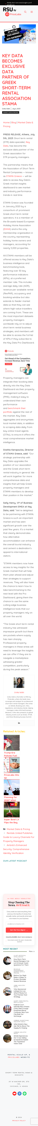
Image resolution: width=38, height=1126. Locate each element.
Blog (13, 122)
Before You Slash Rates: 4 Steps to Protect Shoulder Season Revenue (20, 978)
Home (6, 122)
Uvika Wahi (6, 109)
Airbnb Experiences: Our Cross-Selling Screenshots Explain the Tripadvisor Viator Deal (21, 1040)
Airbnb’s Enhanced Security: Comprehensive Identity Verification (16, 849)
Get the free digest (19, 930)
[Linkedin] (19, 723)
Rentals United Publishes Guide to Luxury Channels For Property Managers (18, 837)
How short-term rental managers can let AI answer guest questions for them (21, 962)
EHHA (7, 229)
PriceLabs (14, 1057)
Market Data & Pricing (10, 112)
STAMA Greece (14, 176)
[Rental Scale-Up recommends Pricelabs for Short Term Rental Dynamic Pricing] (19, 374)
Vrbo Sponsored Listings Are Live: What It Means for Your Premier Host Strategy (20, 993)
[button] (25, 12)
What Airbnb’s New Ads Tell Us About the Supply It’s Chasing (21, 1026)
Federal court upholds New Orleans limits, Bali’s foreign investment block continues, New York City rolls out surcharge (21, 1010)
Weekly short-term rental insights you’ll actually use (19, 4)
